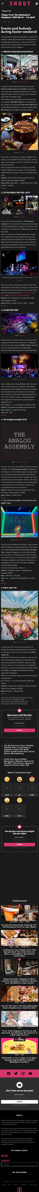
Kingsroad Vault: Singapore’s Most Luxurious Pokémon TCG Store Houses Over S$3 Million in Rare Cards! (19, 981)
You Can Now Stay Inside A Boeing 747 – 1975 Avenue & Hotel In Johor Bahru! (19, 926)
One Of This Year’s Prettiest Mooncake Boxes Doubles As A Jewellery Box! (19, 1007)
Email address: (19, 723)
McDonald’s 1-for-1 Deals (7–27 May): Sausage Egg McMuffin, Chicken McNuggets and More (19, 1060)
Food (22, 1002)
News (21, 921)
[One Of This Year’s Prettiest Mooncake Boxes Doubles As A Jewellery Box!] (19, 994)
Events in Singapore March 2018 (17, 698)
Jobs (9, 1184)
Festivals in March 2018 (13, 700)
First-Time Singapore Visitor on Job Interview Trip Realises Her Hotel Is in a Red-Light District (19, 1033)
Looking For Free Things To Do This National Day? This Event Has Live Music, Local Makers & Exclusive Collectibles (19, 953)
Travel (27, 921)
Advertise (23, 1184)
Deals (16, 1002)
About (3, 1184)
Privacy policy (33, 1184)
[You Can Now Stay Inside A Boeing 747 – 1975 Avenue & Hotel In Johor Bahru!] (19, 913)
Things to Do (25, 946)
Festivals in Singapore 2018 (15, 702)
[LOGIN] (37, 3)
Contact (15, 1184)
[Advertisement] (19, 876)
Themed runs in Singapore (14, 704)
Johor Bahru (13, 921)
